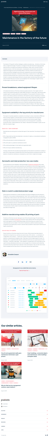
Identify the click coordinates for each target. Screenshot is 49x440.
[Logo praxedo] (24, 400)
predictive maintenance (34, 164)
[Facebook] (18, 262)
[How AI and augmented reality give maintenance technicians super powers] (11, 338)
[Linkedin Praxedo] (45, 435)
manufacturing (18, 219)
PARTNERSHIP (3, 414)
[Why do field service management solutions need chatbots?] (11, 370)
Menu (46, 1)
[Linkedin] (22, 262)
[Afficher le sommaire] (24, 59)
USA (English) (5, 406)
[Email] (30, 262)
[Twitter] (26, 262)
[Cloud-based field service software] (3, 1)
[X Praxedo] (47, 435)
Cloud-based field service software (10, 7)
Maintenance (25, 7)
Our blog (20, 7)
